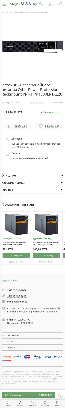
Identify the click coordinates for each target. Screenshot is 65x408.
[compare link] (51, 4)
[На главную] (23, 4)
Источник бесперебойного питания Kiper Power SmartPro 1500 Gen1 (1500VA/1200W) (45, 243)
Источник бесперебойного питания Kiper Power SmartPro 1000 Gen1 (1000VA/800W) (15, 243)
